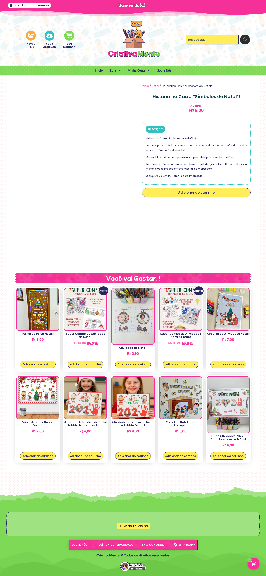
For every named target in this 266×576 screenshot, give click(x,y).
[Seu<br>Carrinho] (69, 36)
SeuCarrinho (69, 45)
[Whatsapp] (245, 5)
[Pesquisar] (245, 39)
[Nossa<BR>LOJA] (31, 36)
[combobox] (212, 39)
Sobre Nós (164, 70)
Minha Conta (136, 70)
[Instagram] (238, 5)
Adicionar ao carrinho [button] (37, 364)
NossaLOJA (30, 45)
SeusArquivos (49, 45)
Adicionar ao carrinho (196, 192)
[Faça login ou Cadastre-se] (12, 5)
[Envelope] (252, 5)
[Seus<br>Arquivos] (49, 36)
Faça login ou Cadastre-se (32, 5)
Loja (113, 70)
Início (99, 70)
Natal (155, 86)
